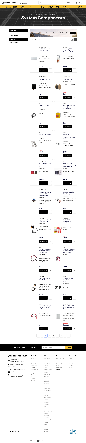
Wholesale (65, 6)
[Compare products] (79, 3)
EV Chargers (47, 401)
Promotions (30, 6)
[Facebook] (13, 431)
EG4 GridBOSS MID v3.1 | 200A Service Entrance (68, 307)
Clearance (37, 6)
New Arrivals (47, 362)
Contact (71, 2)
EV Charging (47, 417)
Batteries (46, 365)
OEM (57, 365)
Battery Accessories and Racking (48, 369)
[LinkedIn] (15, 431)
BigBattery (59, 367)
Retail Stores (58, 6)
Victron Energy (60, 360)
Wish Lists (71, 362)
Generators (47, 385)
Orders (70, 358)
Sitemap (33, 380)
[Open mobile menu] (3, 7)
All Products (8, 6)
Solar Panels (47, 374)
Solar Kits (22, 6)
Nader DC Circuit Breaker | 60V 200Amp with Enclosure (69, 165)
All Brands (46, 360)
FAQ (68, 2)
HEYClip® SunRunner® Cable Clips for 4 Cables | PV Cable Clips (69, 137)
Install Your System (50, 6)
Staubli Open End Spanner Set (44, 106)
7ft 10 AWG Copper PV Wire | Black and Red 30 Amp (68, 192)
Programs (72, 6)
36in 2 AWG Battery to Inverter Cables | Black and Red (45, 307)
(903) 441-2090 (23, 3)
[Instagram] (18, 431)
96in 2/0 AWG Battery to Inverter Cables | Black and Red (45, 250)
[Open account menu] (82, 2)
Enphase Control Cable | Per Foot (68, 78)
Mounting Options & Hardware (46, 381)
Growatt (58, 362)
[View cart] (76, 3)
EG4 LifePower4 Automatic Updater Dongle (44, 79)
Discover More (79, 6)
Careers (33, 378)
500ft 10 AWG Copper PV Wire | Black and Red (45, 165)
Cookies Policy (75, 441)
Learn (64, 2)
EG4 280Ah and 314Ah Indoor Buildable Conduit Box (45, 50)
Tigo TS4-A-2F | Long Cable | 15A (45, 279)
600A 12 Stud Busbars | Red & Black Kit (45, 135)
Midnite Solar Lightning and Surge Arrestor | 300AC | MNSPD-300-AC (45, 193)
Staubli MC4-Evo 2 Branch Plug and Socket (68, 280)
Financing (33, 376)
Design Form (43, 6)
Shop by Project (15, 6)
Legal (68, 441)
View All (58, 369)
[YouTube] (10, 431)
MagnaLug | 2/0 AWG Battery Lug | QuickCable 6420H (69, 50)
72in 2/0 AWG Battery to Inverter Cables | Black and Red (69, 250)
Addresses (71, 360)
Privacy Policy (61, 441)
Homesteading (47, 419)
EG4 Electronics (60, 358)
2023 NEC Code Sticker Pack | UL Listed (68, 221)
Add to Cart (42, 70)
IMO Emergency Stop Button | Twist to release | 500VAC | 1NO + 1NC (69, 108)
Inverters (46, 372)
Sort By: (32, 39)
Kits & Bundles (47, 363)
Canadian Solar (60, 363)
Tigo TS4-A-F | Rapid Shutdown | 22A (45, 220)
